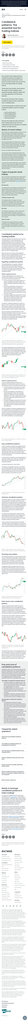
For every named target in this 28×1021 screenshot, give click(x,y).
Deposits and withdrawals (7, 864)
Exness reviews (18, 877)
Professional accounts (6, 858)
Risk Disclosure (5, 1001)
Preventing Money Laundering (8, 1003)
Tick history (17, 864)
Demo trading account (6, 860)
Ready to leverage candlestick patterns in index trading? (14, 70)
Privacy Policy (4, 1005)
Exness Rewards (18, 902)
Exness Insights (18, 869)
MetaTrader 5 (4, 888)
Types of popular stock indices (9, 64)
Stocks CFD (4, 878)
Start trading (7, 42)
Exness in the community (20, 885)
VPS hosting (17, 865)
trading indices (13, 796)
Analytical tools (18, 856)
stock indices (19, 181)
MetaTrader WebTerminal (7, 899)
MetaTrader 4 (4, 890)
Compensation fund (19, 897)
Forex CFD (4, 874)
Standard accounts (5, 856)
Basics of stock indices (7, 63)
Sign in (21, 9)
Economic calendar (18, 858)
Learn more (14, 968)
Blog (15, 889)
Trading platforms (5, 886)
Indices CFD (4, 880)
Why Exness (17, 875)
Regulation (17, 893)
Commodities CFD (5, 876)
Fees (3, 866)
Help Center (17, 881)
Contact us (17, 879)
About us (16, 874)
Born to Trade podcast (19, 867)
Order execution (5, 870)
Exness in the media (19, 883)
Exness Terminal (5, 898)
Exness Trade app (5, 892)
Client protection (5, 868)
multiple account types (13, 816)
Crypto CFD (4, 882)
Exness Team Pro (18, 887)
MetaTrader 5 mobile (6, 894)
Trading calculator (18, 860)
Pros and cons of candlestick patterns (10, 68)
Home (3, 14)
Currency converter (18, 862)
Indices (7, 14)
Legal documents (18, 895)
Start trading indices (17, 829)
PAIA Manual (4, 1006)
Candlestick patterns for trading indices (11, 66)
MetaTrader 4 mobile (6, 896)
